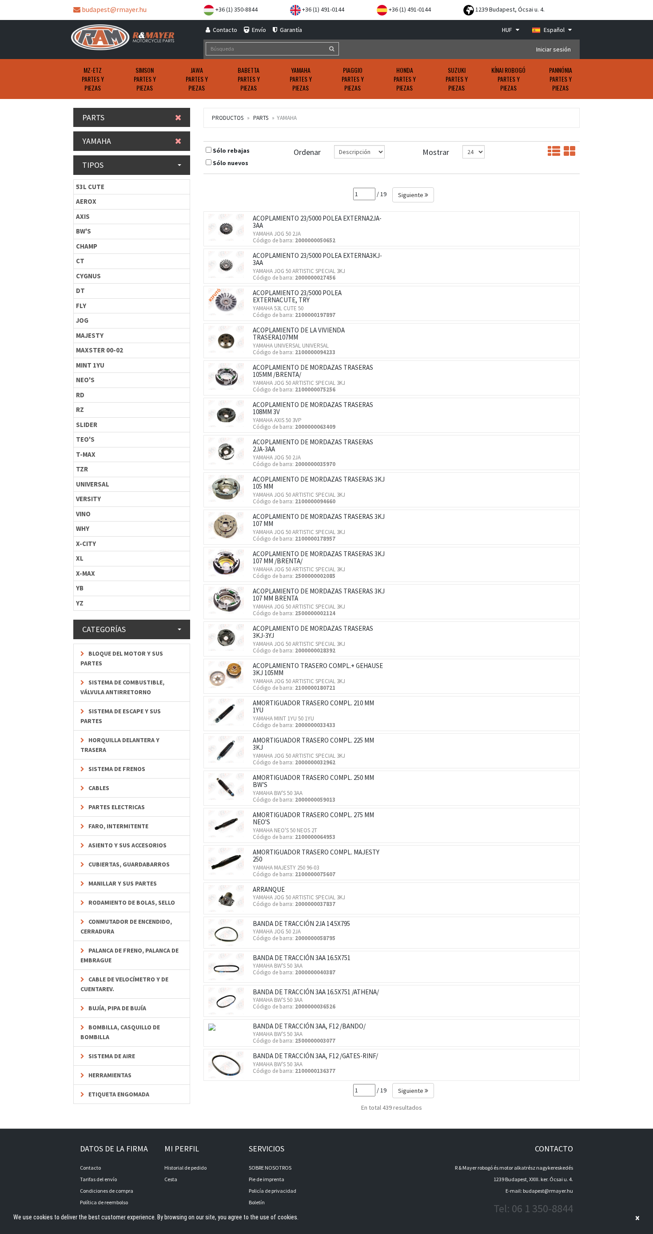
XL (80, 558)
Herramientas (109, 1075)
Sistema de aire (111, 1056)
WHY (82, 528)
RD (80, 395)
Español (554, 30)
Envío (258, 30)
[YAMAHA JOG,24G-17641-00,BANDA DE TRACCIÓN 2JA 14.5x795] (228, 932)
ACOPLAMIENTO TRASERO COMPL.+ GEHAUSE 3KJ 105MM (318, 669)
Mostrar (435, 152)
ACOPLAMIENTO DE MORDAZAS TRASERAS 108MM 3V (313, 408)
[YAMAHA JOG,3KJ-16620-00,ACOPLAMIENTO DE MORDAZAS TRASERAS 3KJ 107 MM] (228, 525)
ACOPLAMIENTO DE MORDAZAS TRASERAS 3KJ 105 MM (319, 483)
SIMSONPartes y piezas (145, 78)
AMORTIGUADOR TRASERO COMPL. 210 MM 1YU (313, 707)
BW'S (83, 231)
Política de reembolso (104, 1202)
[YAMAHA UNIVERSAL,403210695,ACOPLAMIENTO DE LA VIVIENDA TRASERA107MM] (228, 339)
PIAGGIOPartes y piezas (353, 78)
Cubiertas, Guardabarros (128, 864)
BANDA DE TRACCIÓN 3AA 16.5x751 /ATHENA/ (316, 992)
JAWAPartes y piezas (197, 78)
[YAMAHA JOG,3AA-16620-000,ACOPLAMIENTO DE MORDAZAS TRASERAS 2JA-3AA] (228, 451)
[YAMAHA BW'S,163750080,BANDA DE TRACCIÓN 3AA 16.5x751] (228, 966)
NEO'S (85, 380)
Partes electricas (116, 807)
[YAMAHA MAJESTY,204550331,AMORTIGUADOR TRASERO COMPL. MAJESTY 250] (228, 861)
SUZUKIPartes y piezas (457, 78)
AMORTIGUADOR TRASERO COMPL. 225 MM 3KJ (313, 744)
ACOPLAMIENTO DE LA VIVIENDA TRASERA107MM (299, 334)
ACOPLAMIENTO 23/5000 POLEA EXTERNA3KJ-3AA (317, 259)
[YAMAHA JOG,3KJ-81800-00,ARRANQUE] (228, 898)
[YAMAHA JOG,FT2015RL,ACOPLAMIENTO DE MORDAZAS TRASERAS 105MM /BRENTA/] (228, 376)
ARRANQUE (269, 889)
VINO (83, 514)
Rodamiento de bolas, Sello (131, 902)
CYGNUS (88, 276)
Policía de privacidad (272, 1190)
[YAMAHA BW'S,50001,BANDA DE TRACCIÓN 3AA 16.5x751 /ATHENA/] (228, 1001)
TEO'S (85, 439)
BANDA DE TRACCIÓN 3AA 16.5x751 (301, 957)
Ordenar (307, 152)
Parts (260, 118)
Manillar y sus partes (122, 883)
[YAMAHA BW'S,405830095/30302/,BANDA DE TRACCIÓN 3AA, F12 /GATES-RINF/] (228, 1065)
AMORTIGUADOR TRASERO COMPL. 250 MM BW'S (313, 781)
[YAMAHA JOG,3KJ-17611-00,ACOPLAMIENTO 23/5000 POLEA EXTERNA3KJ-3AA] (228, 264)
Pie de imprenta (266, 1179)
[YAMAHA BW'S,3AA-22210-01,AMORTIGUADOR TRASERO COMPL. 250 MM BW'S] (228, 786)
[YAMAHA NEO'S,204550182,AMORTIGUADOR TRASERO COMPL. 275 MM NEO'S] (228, 824)
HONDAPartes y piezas (405, 78)
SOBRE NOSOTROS (270, 1167)
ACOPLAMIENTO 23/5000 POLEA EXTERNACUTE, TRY (297, 297)
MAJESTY (90, 335)
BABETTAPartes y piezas (249, 78)
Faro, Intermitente (117, 826)
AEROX (86, 201)
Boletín (257, 1202)
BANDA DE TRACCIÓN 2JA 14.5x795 (301, 923)
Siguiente (411, 195)
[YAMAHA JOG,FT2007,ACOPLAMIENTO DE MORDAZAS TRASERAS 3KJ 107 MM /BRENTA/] (228, 563)
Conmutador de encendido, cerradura (126, 926)
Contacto (224, 30)
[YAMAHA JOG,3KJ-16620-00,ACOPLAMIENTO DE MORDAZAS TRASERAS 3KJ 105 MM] (228, 488)
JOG (82, 320)
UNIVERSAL (92, 484)
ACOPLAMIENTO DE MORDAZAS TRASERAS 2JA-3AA (313, 446)
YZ (80, 603)
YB (80, 588)
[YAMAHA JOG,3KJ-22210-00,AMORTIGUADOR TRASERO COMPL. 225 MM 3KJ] (228, 749)
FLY (81, 305)
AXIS (83, 216)
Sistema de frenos (116, 769)
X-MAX (85, 573)
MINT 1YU (90, 365)
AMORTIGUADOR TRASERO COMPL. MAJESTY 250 (316, 856)
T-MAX (86, 454)
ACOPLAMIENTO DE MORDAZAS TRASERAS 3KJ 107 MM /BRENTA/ (319, 558)
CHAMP (86, 246)
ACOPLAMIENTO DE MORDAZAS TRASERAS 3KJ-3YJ (313, 632)
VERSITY (88, 498)
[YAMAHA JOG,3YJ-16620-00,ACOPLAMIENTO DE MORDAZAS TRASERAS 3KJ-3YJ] (228, 637)
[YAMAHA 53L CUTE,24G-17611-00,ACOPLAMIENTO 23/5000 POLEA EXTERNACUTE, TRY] (228, 302)
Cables (98, 788)
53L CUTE (90, 186)
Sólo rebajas (231, 150)
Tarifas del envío (98, 1179)
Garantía (290, 30)
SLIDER (86, 424)
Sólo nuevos (230, 163)
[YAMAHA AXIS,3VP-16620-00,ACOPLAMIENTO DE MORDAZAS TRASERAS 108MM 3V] (228, 413)
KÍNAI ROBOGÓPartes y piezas (508, 78)
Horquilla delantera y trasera (119, 745)
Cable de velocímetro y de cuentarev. (124, 984)
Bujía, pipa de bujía (116, 1008)
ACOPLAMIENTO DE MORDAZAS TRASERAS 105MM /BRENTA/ (313, 371)
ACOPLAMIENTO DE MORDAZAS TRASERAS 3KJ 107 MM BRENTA (319, 595)
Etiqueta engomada (118, 1094)
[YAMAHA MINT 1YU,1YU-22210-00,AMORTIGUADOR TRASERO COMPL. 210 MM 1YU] (228, 712)
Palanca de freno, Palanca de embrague (129, 955)
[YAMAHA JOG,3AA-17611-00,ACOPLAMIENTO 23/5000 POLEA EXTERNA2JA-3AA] (228, 227)
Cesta (170, 1179)
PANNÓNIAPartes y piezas (560, 78)
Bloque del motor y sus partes (121, 658)
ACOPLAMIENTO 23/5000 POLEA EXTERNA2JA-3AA (317, 222)
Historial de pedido (185, 1167)
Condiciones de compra (106, 1190)
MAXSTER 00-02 (99, 350)
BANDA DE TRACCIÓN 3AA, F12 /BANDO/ (309, 1026)
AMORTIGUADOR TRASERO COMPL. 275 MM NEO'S (313, 819)
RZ (80, 409)
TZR (82, 469)
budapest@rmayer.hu (113, 9)
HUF (508, 30)
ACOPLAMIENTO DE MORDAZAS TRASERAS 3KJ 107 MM (319, 520)
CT (80, 261)
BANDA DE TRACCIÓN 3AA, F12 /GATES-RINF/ (315, 1056)
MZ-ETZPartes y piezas (93, 78)
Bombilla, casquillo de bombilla (120, 1032)
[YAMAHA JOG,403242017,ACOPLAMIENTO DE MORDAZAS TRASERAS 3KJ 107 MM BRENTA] (228, 600)
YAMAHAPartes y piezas (301, 78)
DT (80, 290)
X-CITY (86, 543)
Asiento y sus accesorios (127, 845)
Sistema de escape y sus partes (120, 716)
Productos (227, 118)
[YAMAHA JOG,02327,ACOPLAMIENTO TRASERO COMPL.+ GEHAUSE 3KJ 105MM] (228, 674)
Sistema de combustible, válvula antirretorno (122, 687)
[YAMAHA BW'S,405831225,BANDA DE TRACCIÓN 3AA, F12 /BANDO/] (214, 1027)
